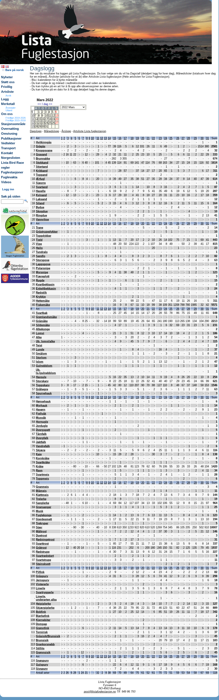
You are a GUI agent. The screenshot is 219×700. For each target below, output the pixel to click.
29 (39, 126)
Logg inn (8, 189)
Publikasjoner (11, 138)
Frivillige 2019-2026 (16, 118)
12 (53, 115)
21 (36, 122)
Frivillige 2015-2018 (16, 120)
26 (53, 122)
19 (53, 119)
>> (50, 104)
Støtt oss (8, 82)
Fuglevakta (9, 177)
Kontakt (7, 153)
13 (105, 138)
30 (43, 126)
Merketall (8, 104)
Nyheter (7, 77)
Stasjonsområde (13, 124)
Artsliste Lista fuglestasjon (89, 131)
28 (36, 126)
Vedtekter (8, 143)
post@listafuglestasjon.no (100, 691)
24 (46, 122)
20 (142, 138)
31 (46, 126)
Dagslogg (35, 131)
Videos (6, 182)
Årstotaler (11, 107)
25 (49, 122)
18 (49, 119)
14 (36, 119)
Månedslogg (51, 131)
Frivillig (6, 87)
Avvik (8, 95)
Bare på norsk (14, 70)
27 (183, 138)
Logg (5, 99)
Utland (9, 110)
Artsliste (7, 91)
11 (49, 115)
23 (43, 122)
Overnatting (10, 128)
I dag (45, 104)
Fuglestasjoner (12, 172)
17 (46, 119)
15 (39, 119)
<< (39, 104)
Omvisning (9, 133)
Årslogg (66, 131)
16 (43, 119)
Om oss (7, 114)
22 (39, 122)
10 (46, 115)
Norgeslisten (10, 157)
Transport (8, 148)
